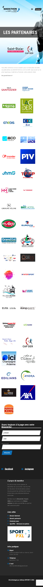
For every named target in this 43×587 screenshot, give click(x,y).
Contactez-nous (14, 521)
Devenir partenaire (15, 518)
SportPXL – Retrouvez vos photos (19, 524)
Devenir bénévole (15, 516)
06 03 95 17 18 (14, 560)
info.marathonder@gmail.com (19, 566)
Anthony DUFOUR (25, 580)
